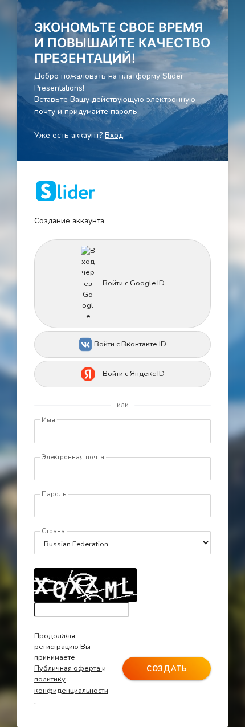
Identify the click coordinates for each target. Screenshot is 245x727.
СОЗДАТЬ (166, 669)
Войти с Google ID (133, 283)
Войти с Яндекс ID (133, 374)
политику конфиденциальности (71, 684)
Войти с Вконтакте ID (129, 344)
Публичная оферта (68, 668)
